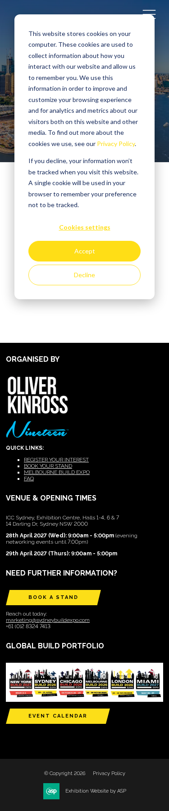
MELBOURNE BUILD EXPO (57, 472)
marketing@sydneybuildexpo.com (48, 620)
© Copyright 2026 (65, 773)
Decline (84, 275)
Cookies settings (84, 227)
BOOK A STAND (53, 597)
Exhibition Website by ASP (95, 791)
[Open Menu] (149, 14)
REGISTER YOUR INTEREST (56, 459)
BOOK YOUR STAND (48, 466)
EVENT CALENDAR (57, 716)
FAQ (29, 478)
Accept (84, 251)
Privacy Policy (116, 143)
